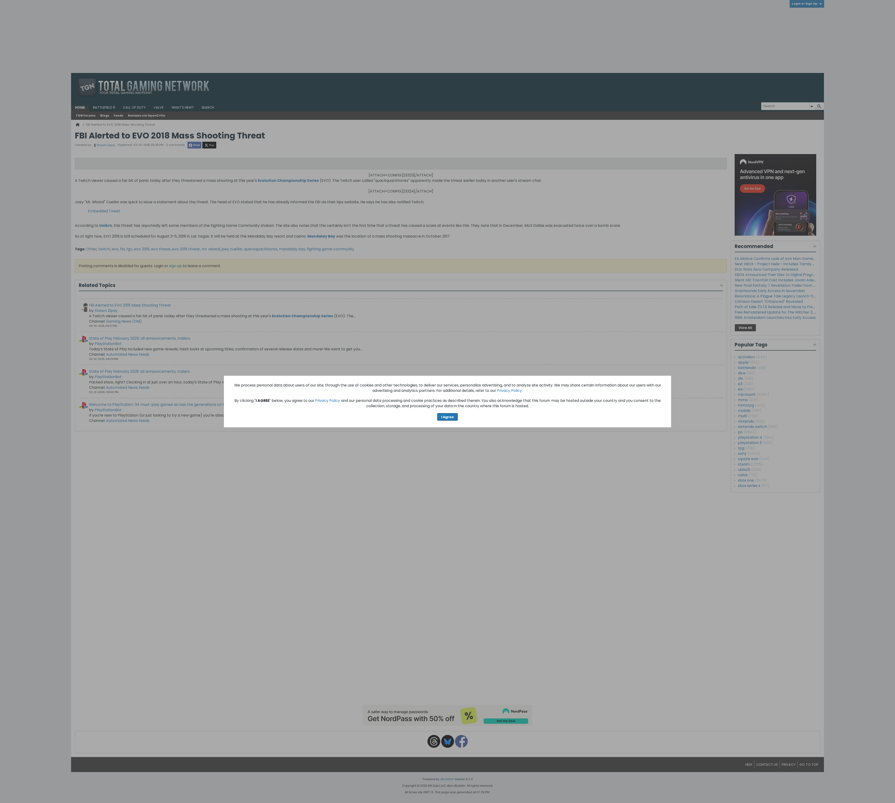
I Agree (447, 416)
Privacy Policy (509, 390)
